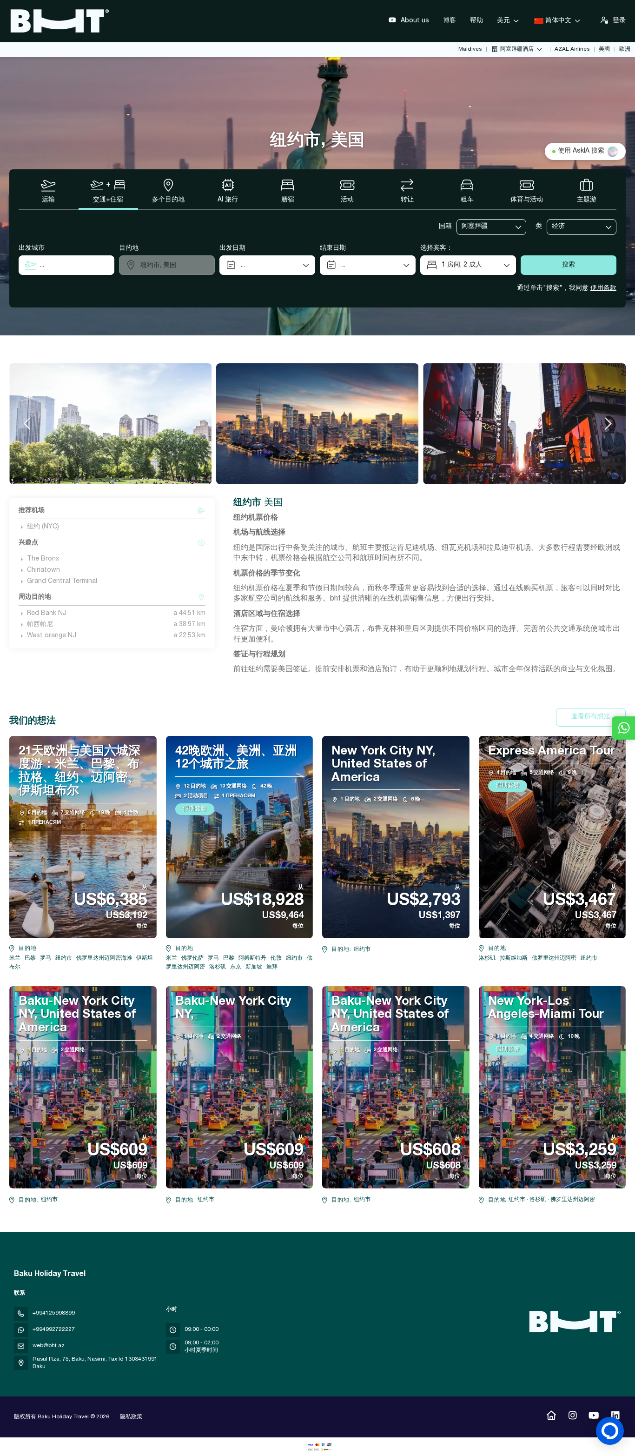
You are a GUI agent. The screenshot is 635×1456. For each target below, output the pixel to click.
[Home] (551, 1417)
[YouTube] (594, 1417)
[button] (28, 423)
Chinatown (43, 570)
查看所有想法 (590, 717)
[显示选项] (519, 227)
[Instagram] (572, 1417)
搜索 (568, 265)
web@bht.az (49, 1346)
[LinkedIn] (615, 1417)
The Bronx (43, 559)
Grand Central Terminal (62, 581)
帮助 (476, 21)
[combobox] (485, 227)
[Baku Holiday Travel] (573, 1321)
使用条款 (603, 288)
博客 (449, 21)
